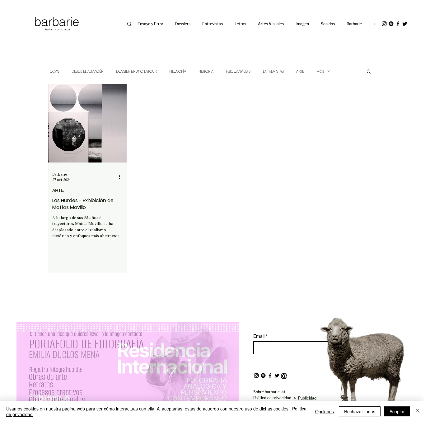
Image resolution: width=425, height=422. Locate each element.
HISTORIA (205, 71)
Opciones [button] (324, 411)
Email (259, 336)
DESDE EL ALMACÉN (88, 71)
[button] (303, 24)
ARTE (300, 71)
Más (320, 71)
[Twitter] (405, 24)
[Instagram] (384, 24)
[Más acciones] (121, 177)
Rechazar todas (359, 411)
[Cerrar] (417, 411)
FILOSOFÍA (177, 71)
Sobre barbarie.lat (269, 392)
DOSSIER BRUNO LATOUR (136, 71)
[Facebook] (398, 24)
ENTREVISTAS (273, 71)
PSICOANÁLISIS (238, 71)
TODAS (53, 71)
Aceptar (397, 411)
